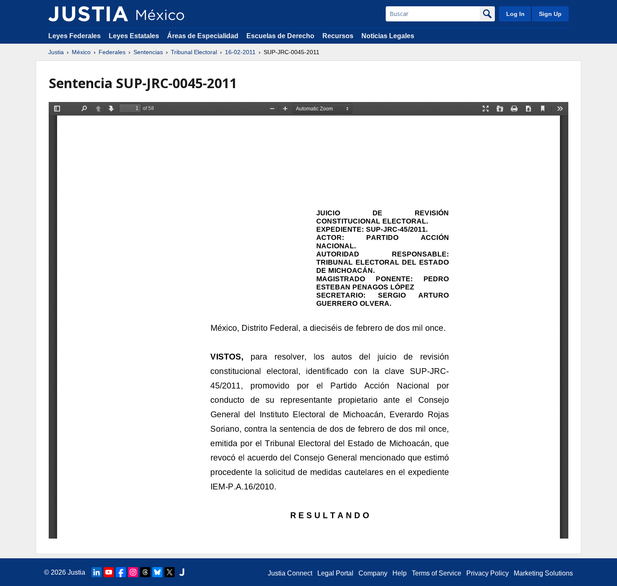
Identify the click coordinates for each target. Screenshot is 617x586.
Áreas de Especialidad (202, 35)
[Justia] (88, 13)
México (81, 52)
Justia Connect (290, 573)
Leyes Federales (74, 35)
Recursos (337, 35)
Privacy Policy (487, 573)
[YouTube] (109, 572)
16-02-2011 (240, 52)
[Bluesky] (157, 572)
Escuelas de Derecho (280, 35)
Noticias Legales (387, 35)
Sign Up (550, 13)
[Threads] (145, 572)
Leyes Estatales (134, 35)
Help (399, 573)
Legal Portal (335, 573)
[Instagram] (133, 572)
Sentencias (148, 52)
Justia (56, 52)
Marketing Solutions (543, 573)
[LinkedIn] (97, 572)
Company (372, 573)
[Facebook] (121, 572)
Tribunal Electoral (194, 52)
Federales (112, 52)
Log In (515, 13)
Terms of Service (436, 573)
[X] (170, 572)
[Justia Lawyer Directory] (182, 572)
